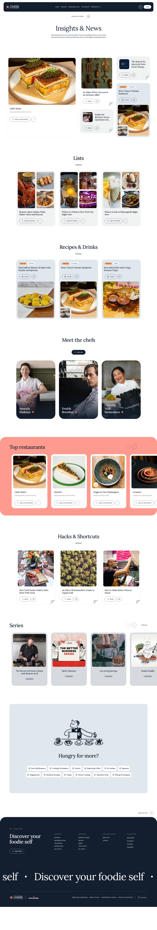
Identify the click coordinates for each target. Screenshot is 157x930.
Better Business (69, 670)
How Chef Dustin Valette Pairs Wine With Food (33, 591)
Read (90, 101)
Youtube (130, 844)
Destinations (58, 846)
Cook (126, 100)
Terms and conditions (79, 897)
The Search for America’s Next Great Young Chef (138, 64)
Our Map (64, 7)
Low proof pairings (108, 670)
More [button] (33, 119)
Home (57, 7)
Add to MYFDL (29, 221)
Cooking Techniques (60, 768)
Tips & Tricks (82, 846)
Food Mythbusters (38, 768)
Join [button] (147, 7)
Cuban (69, 775)
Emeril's (58, 492)
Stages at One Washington (106, 492)
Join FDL (105, 840)
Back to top (143, 813)
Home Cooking (84, 775)
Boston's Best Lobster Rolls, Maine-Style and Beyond (32, 213)
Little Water (15, 108)
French (77, 768)
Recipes (80, 840)
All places (57, 849)
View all (78, 164)
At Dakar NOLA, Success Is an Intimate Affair (95, 93)
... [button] (40, 220)
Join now (18, 851)
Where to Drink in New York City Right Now (78, 213)
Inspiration (95, 7)
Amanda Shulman (24, 410)
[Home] (12, 6)
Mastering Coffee (94, 768)
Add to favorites (21, 119)
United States (143, 897)
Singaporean (35, 775)
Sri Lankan (111, 768)
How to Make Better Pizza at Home (118, 591)
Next (134, 446)
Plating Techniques (122, 775)
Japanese (125, 768)
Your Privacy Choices (108, 897)
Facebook (130, 841)
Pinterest (130, 847)
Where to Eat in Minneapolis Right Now (121, 213)
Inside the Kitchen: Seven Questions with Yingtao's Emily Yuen (102, 117)
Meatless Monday (53, 775)
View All (80, 352)
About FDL (106, 837)
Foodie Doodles (148, 670)
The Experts (85, 7)
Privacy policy (94, 897)
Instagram (130, 838)
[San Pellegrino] (34, 898)
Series (80, 843)
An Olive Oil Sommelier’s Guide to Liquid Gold (78, 591)
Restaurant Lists (74, 7)
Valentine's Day (102, 775)
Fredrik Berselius (67, 410)
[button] (140, 7)
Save (97, 101)
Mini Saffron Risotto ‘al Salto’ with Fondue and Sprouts (34, 269)
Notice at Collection (125, 897)
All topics (81, 849)
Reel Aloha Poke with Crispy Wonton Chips (117, 269)
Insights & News (77, 16)
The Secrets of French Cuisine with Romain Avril (29, 672)
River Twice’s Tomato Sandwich (129, 92)
